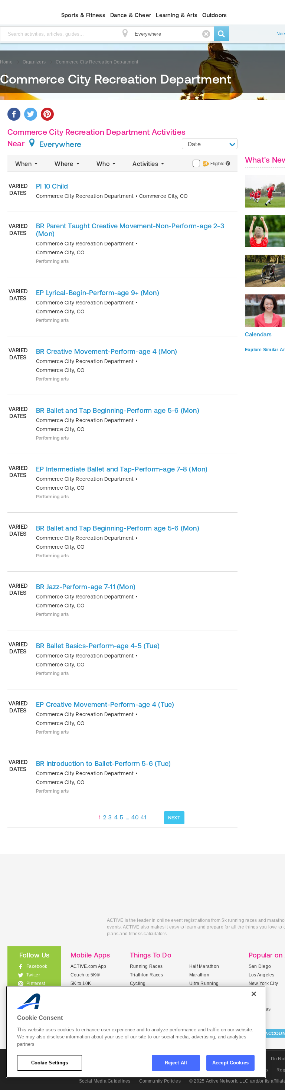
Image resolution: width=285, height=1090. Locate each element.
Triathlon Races (146, 975)
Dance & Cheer (130, 15)
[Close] (254, 994)
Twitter (33, 975)
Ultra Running (204, 983)
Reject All (176, 1062)
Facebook (36, 966)
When (24, 163)
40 (134, 817)
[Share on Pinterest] (47, 114)
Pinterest (35, 983)
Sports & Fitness (83, 15)
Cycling (138, 983)
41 (143, 817)
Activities (146, 163)
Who (103, 163)
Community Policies (160, 1081)
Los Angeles (262, 975)
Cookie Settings (49, 1062)
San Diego (260, 966)
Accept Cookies (230, 1062)
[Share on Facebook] (13, 114)
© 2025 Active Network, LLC (218, 1081)
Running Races (146, 966)
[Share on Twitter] (30, 114)
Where (65, 163)
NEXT (174, 817)
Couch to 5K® (85, 975)
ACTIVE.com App (88, 966)
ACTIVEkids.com (51, 928)
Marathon (199, 975)
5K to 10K (81, 983)
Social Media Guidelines (105, 1081)
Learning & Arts (176, 15)
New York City (263, 983)
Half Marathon (204, 966)
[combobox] (210, 143)
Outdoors (214, 15)
